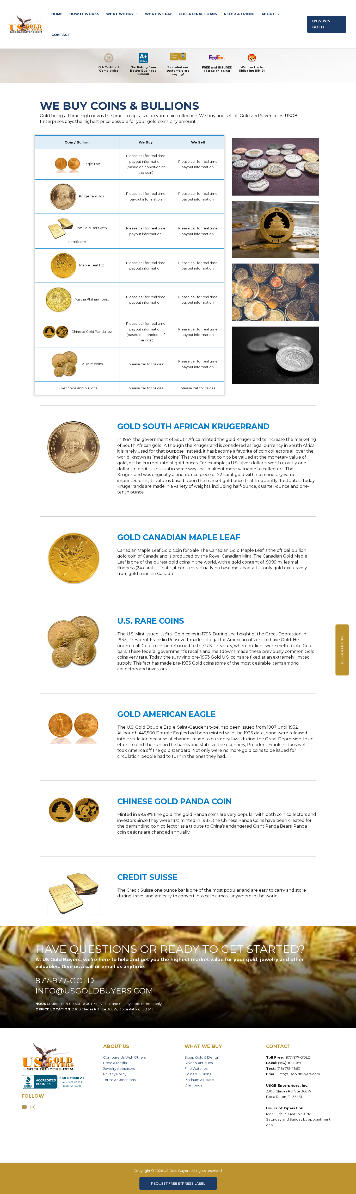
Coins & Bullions (198, 1074)
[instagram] (33, 1107)
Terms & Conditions (119, 1080)
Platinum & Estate (199, 1080)
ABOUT (268, 14)
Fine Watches (196, 1068)
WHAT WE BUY (119, 14)
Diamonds (193, 1085)
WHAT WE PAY (158, 14)
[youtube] (25, 1107)
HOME (57, 14)
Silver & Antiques (199, 1063)
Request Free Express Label (178, 1183)
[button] (135, 14)
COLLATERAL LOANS (198, 14)
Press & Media (115, 1063)
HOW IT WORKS (84, 14)
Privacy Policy (114, 1074)
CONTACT (60, 35)
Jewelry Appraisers (119, 1068)
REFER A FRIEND (239, 14)
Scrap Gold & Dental (202, 1057)
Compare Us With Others (124, 1057)
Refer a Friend (342, 650)
